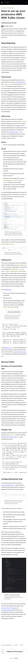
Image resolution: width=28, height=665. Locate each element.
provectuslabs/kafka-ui (7, 485)
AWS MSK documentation (10, 437)
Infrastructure (10, 8)
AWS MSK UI (21, 82)
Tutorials (3, 8)
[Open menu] (26, 2)
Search (7, 2)
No (22, 645)
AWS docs (8, 289)
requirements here (13, 132)
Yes (17, 645)
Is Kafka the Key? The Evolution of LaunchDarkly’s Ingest (12, 608)
